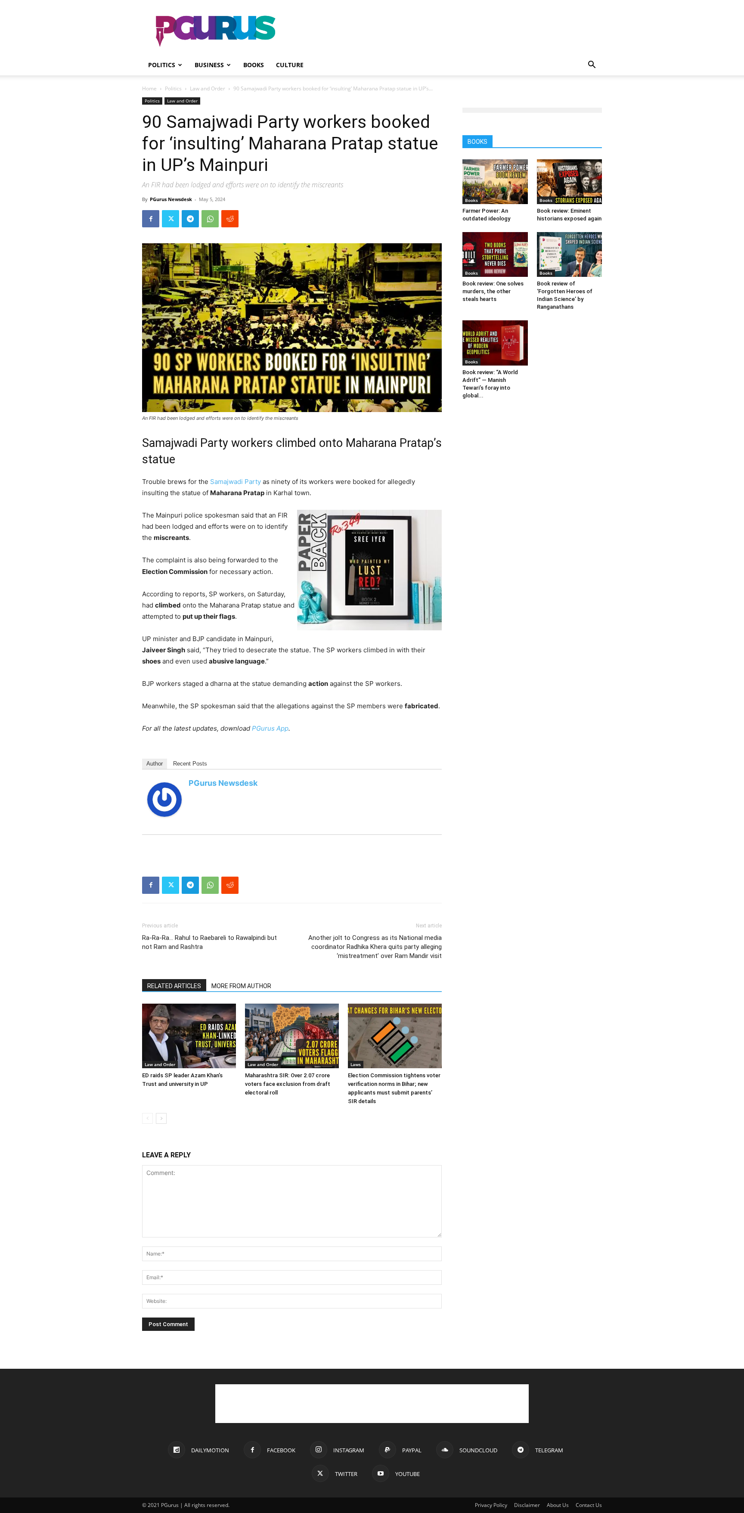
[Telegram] (190, 218)
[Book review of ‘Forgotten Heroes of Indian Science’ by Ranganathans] (569, 254)
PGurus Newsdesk (171, 199)
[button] (591, 66)
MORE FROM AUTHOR (241, 986)
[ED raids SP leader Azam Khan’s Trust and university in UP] (189, 1036)
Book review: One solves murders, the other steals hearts (493, 291)
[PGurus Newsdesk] (164, 799)
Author (154, 763)
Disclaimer (527, 1505)
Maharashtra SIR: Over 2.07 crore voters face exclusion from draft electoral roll (287, 1084)
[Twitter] (170, 218)
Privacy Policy (491, 1505)
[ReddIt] (230, 218)
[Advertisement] (445, 31)
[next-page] (161, 1118)
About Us (558, 1505)
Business (209, 65)
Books (253, 65)
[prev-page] (147, 1118)
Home (149, 88)
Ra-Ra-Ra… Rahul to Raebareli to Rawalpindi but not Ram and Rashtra (209, 942)
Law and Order (207, 88)
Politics (161, 65)
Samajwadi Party (235, 481)
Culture (290, 65)
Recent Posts (190, 763)
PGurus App (270, 728)
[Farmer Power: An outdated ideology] (495, 181)
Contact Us (589, 1505)
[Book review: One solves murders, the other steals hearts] (495, 254)
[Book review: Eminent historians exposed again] (569, 181)
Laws (355, 1064)
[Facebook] (150, 218)
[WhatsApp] (210, 218)
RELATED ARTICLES (174, 986)
